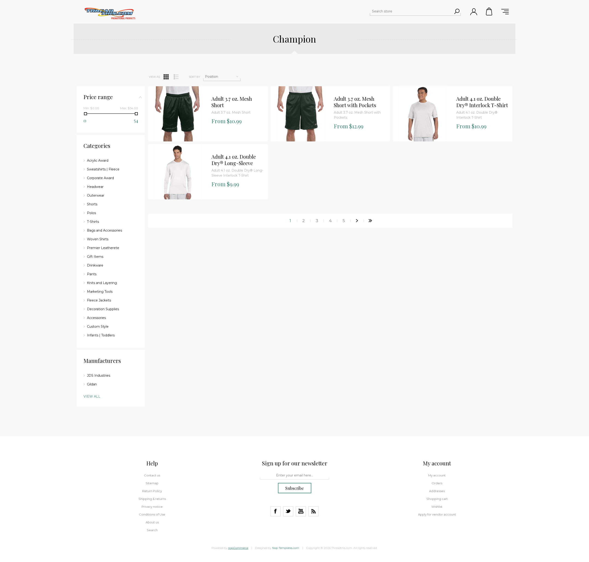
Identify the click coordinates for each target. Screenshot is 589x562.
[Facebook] (275, 511)
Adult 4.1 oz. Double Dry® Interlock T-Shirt (482, 102)
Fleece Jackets (99, 300)
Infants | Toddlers (101, 335)
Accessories (96, 318)
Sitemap (152, 483)
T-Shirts (93, 222)
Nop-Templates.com (285, 548)
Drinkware (95, 265)
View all (92, 396)
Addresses (437, 491)
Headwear (95, 187)
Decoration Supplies (103, 309)
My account (437, 475)
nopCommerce (238, 548)
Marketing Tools (100, 292)
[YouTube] (301, 511)
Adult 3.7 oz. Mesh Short (231, 102)
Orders (437, 483)
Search (152, 530)
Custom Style (98, 326)
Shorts (92, 204)
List (176, 76)
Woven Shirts (97, 239)
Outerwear (95, 195)
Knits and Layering (102, 283)
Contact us (152, 475)
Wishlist (436, 506)
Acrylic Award (97, 160)
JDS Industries (98, 375)
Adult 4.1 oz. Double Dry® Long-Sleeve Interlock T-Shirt (233, 160)
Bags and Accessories (104, 230)
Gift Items (95, 257)
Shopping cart (489, 11)
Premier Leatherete (103, 248)
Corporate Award (100, 178)
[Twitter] (288, 511)
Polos (91, 213)
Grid (166, 76)
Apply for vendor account (437, 514)
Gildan (92, 384)
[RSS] (313, 511)
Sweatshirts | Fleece (103, 169)
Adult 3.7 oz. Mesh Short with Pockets (355, 102)
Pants (91, 274)
